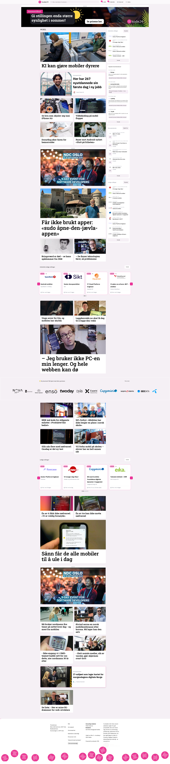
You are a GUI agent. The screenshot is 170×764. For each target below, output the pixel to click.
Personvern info (72, 737)
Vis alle (118, 60)
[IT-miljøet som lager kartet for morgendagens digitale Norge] (56, 676)
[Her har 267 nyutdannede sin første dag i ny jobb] (56, 84)
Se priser (126, 31)
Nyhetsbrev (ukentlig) (73, 733)
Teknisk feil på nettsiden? (74, 740)
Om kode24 (71, 727)
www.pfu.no (106, 741)
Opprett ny (125, 128)
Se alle (127, 267)
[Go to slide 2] (84, 295)
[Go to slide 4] (85, 491)
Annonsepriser (71, 730)
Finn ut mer (127, 381)
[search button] (51, 2)
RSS (69, 724)
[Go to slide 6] (87, 491)
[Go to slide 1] (83, 295)
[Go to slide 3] (84, 491)
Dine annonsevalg (72, 743)
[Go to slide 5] (86, 491)
